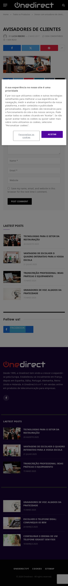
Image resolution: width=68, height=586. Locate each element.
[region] (34, 112)
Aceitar (52, 134)
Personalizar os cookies (26, 136)
